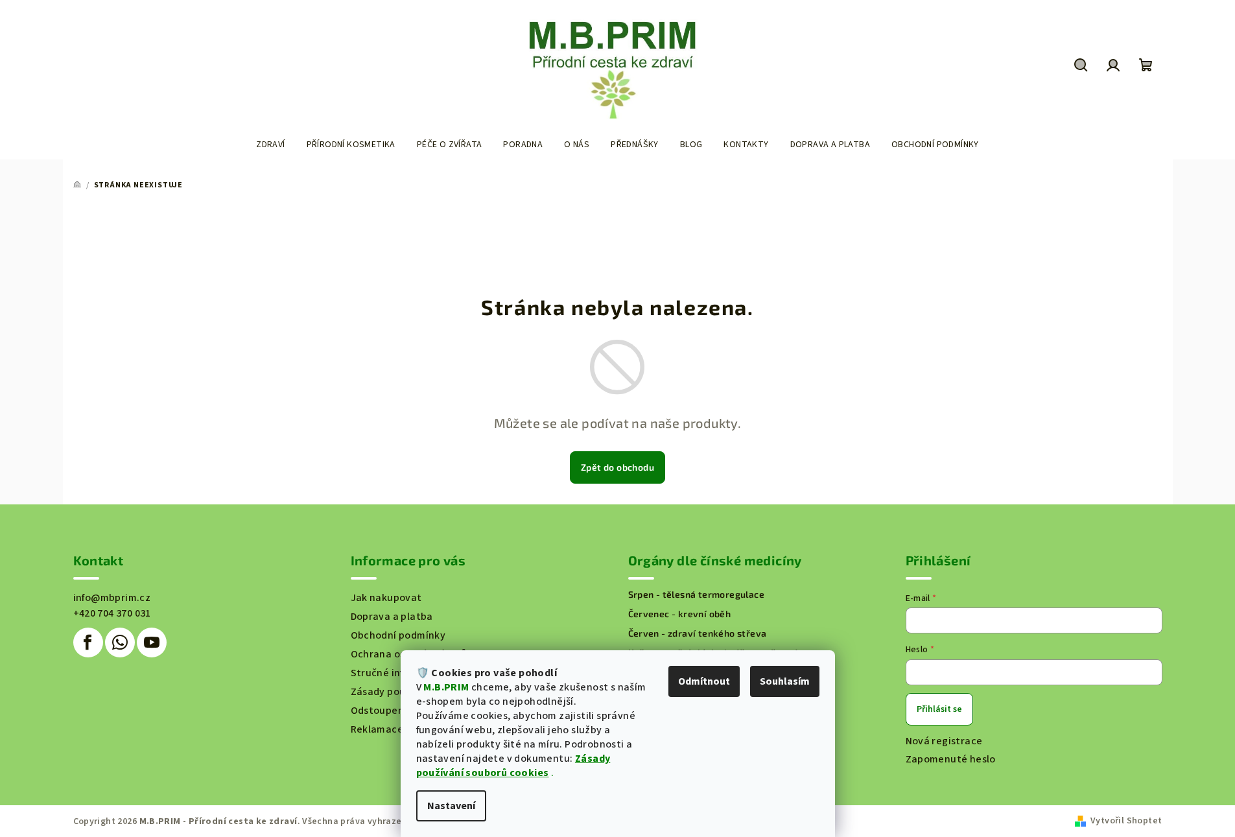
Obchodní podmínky (398, 635)
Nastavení (451, 806)
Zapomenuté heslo (951, 759)
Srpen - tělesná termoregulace (696, 594)
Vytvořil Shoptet (1126, 820)
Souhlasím (785, 681)
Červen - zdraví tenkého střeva (697, 633)
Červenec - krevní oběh (679, 614)
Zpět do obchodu (617, 467)
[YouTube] (152, 642)
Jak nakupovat (386, 598)
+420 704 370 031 (112, 613)
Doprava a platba (392, 616)
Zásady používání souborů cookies (513, 765)
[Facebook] (88, 642)
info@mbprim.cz (112, 598)
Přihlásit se (939, 709)
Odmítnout (704, 681)
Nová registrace (944, 741)
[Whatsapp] (120, 642)
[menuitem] (270, 144)
